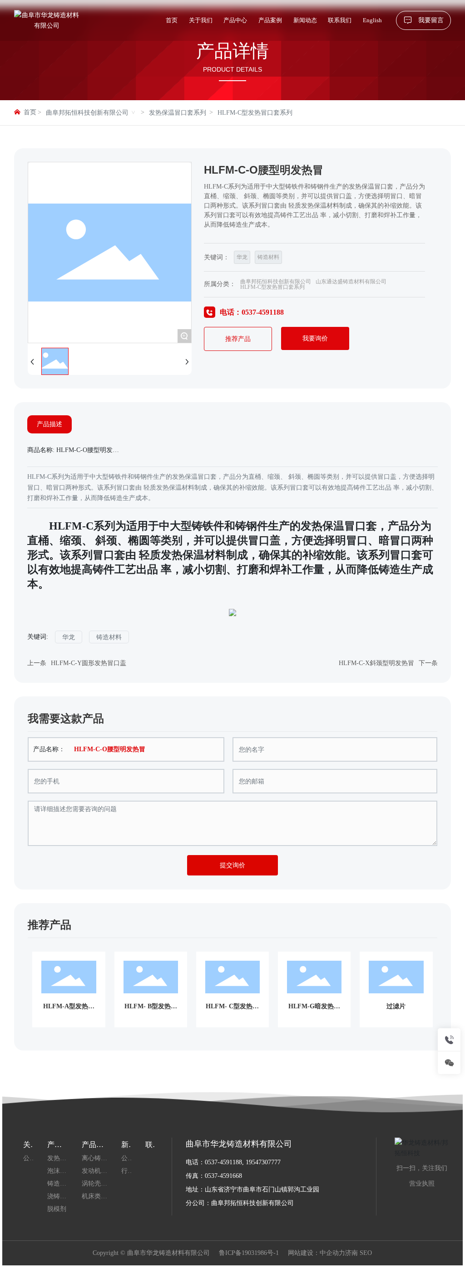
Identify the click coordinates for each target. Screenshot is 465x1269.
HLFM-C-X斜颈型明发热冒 (376, 663)
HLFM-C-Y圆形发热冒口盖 (88, 663)
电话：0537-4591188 (252, 312)
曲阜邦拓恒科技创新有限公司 (87, 112)
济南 (351, 1253)
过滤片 (396, 1006)
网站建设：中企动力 (316, 1253)
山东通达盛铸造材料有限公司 (351, 281)
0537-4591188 (223, 1162)
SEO (366, 1253)
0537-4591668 (223, 1175)
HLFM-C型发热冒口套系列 (255, 112)
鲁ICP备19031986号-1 (249, 1253)
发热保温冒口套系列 (177, 112)
